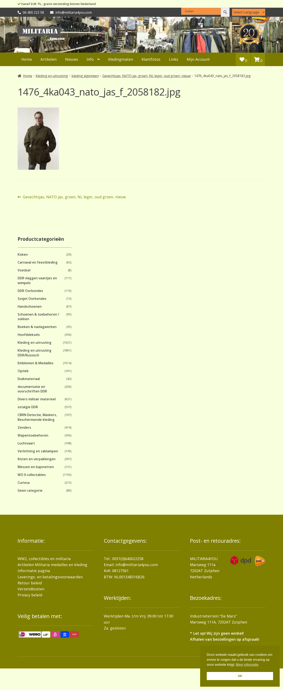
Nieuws (71, 59)
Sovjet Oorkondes (32, 298)
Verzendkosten (31, 588)
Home (26, 59)
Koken (23, 254)
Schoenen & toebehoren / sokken (38, 316)
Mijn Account (198, 59)
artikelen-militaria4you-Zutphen (123, 72)
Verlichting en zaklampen (38, 451)
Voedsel (24, 270)
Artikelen (48, 59)
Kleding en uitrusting (34, 342)
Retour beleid (30, 582)
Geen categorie (30, 490)
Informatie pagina (34, 570)
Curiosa (24, 482)
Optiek (23, 371)
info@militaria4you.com (136, 564)
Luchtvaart (26, 443)
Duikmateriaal (29, 378)
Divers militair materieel (37, 399)
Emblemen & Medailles (35, 363)
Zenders (24, 427)
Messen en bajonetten (36, 467)
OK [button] (240, 676)
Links (173, 59)
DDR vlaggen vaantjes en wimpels (37, 280)
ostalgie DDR (28, 407)
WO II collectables (32, 474)
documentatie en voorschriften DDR (32, 388)
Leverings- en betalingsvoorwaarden (50, 576)
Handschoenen (30, 306)
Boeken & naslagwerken (181, 72)
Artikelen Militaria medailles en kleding (52, 564)
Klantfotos (151, 59)
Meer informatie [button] (247, 664)
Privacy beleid (30, 594)
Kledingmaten (120, 59)
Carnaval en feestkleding (38, 262)
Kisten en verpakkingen (37, 459)
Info (90, 59)
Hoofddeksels (29, 334)
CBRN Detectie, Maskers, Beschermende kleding (37, 417)
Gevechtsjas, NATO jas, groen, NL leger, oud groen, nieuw (74, 197)
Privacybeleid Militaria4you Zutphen (53, 72)
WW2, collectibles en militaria (44, 558)
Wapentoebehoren (33, 435)
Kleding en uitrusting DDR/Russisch (34, 352)
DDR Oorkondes (30, 290)
